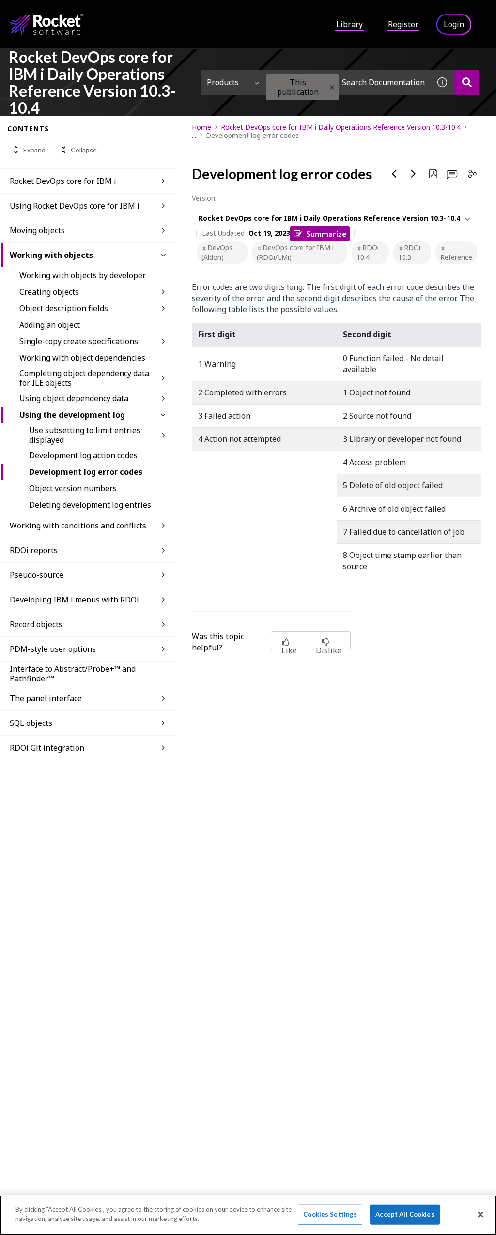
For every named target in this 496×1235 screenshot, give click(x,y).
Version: (204, 198)
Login (454, 24)
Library (349, 24)
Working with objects (51, 255)
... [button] (194, 135)
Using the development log (72, 414)
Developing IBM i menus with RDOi (74, 599)
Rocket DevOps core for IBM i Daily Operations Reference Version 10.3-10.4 (341, 127)
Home (201, 127)
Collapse (84, 150)
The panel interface (46, 698)
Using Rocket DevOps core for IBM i (75, 205)
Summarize (326, 233)
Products (223, 82)
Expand (34, 150)
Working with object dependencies (82, 357)
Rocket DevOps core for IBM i (63, 181)
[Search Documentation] (466, 82)
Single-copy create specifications (78, 341)
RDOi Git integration (47, 747)
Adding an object (49, 324)
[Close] (480, 1214)
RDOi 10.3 (409, 252)
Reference (456, 257)
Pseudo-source (36, 575)
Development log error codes (85, 472)
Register (403, 24)
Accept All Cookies (404, 1214)
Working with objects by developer (82, 275)
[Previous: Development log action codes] (394, 173)
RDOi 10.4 (367, 252)
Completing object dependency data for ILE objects (84, 378)
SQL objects (31, 723)
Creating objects (49, 291)
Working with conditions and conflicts (78, 525)
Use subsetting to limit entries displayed (84, 435)
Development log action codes (83, 455)
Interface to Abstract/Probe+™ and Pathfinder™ (73, 673)
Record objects (36, 624)
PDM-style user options (53, 649)
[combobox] (347, 82)
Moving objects (37, 230)
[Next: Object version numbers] (413, 173)
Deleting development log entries (90, 504)
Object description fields (63, 308)
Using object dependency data (73, 398)
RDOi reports (34, 550)
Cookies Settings (330, 1214)
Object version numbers (73, 488)
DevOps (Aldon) (217, 252)
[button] (332, 87)
